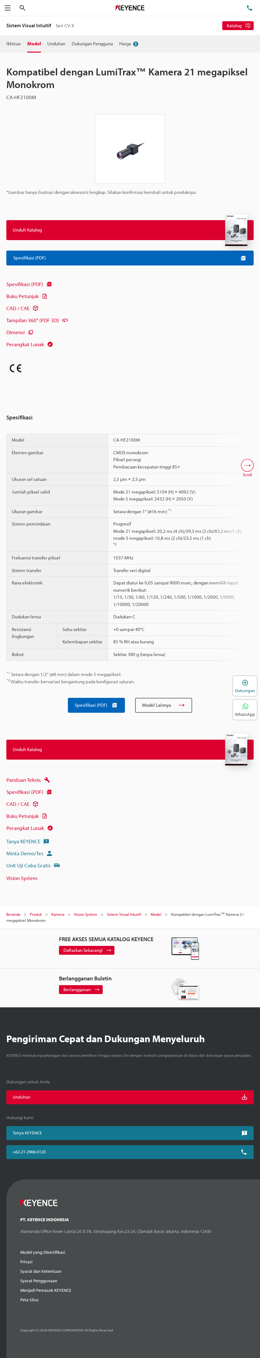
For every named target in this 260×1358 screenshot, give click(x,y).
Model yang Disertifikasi (42, 1252)
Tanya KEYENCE (23, 841)
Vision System (21, 878)
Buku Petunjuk (22, 296)
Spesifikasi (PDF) (24, 284)
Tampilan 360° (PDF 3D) (32, 320)
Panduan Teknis (23, 779)
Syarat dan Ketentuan (41, 1271)
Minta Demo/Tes (24, 853)
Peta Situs (29, 1300)
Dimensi (15, 332)
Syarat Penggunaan (38, 1281)
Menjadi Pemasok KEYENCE (45, 1290)
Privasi (26, 1262)
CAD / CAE (17, 308)
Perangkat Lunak (25, 344)
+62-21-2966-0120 (29, 1152)
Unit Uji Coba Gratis (28, 865)
